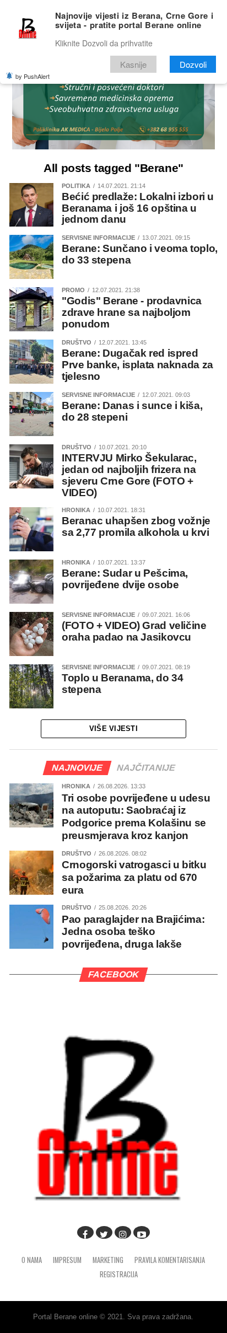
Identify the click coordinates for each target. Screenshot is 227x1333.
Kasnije (133, 64)
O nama (31, 1260)
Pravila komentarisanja (169, 1260)
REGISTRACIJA (119, 1274)
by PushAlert (32, 76)
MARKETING (108, 1260)
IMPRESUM (67, 1260)
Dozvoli (193, 64)
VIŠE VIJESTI (113, 728)
